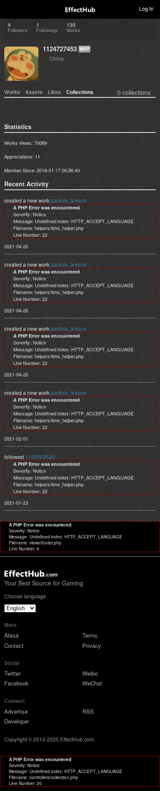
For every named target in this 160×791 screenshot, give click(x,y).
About (11, 635)
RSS (88, 711)
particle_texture (69, 200)
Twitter (12, 673)
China (56, 58)
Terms (90, 635)
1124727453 (60, 48)
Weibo (90, 673)
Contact (13, 645)
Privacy (91, 645)
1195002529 (40, 456)
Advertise (16, 711)
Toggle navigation (10, 8)
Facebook (16, 683)
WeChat (92, 683)
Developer (16, 721)
